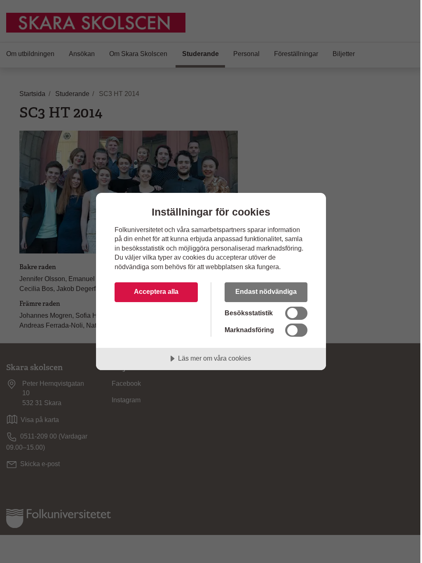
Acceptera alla (156, 291)
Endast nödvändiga (266, 291)
